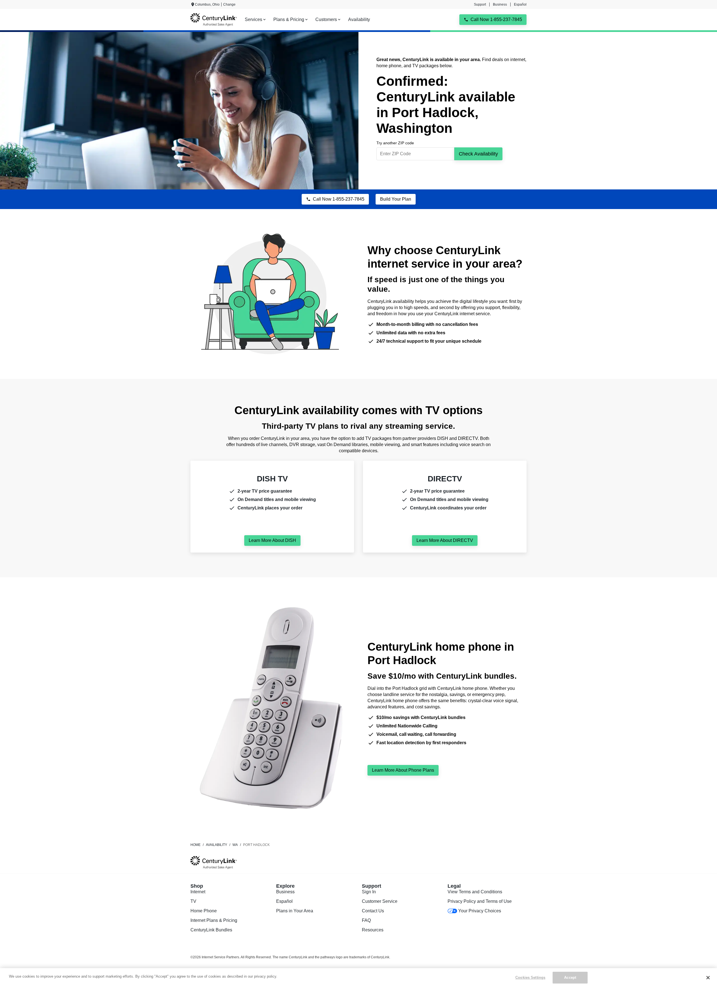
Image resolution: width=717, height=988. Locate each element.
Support (480, 4)
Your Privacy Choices (479, 910)
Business (500, 4)
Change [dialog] (229, 4)
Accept (570, 977)
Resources (372, 929)
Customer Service (379, 901)
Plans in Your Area (294, 910)
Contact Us (373, 910)
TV (193, 901)
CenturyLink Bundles (211, 929)
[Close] (708, 977)
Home (195, 845)
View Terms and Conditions (475, 891)
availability (216, 845)
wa (235, 845)
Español (520, 4)
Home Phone (203, 910)
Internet (197, 891)
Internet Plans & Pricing (213, 920)
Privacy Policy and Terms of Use (480, 901)
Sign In (369, 891)
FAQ (366, 920)
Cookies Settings (530, 977)
